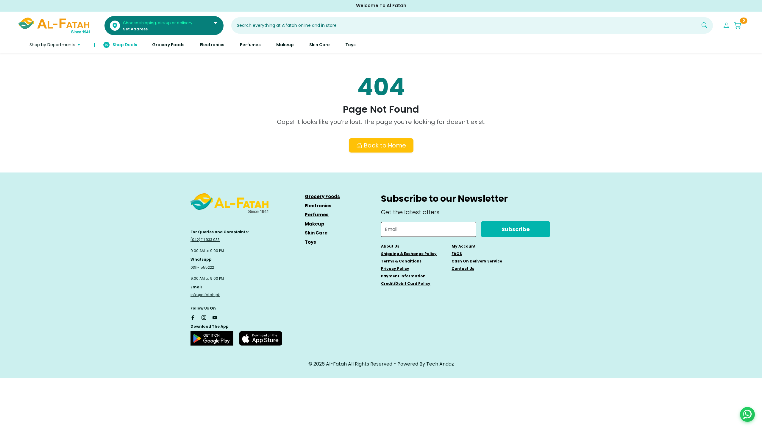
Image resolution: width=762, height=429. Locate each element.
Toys (310, 242)
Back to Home (384, 145)
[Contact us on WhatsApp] (747, 414)
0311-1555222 (202, 267)
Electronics (318, 206)
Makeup (314, 224)
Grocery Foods (322, 196)
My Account (464, 246)
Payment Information (403, 276)
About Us (390, 246)
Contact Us (463, 268)
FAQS (457, 253)
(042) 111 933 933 (205, 239)
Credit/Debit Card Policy (405, 283)
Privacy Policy (395, 268)
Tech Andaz (440, 363)
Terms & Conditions (401, 261)
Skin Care (316, 233)
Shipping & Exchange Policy (409, 253)
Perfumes (317, 215)
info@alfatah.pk (205, 294)
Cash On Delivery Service (477, 261)
